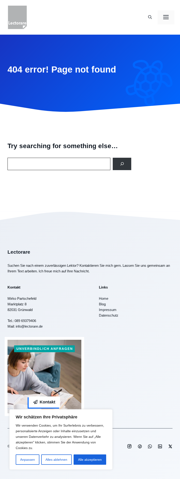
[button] (150, 17)
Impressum (107, 310)
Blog (102, 304)
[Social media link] (129, 446)
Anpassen (27, 459)
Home (103, 298)
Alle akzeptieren (90, 459)
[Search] (122, 164)
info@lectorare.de (29, 326)
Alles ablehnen (56, 459)
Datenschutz (108, 315)
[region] (60, 439)
